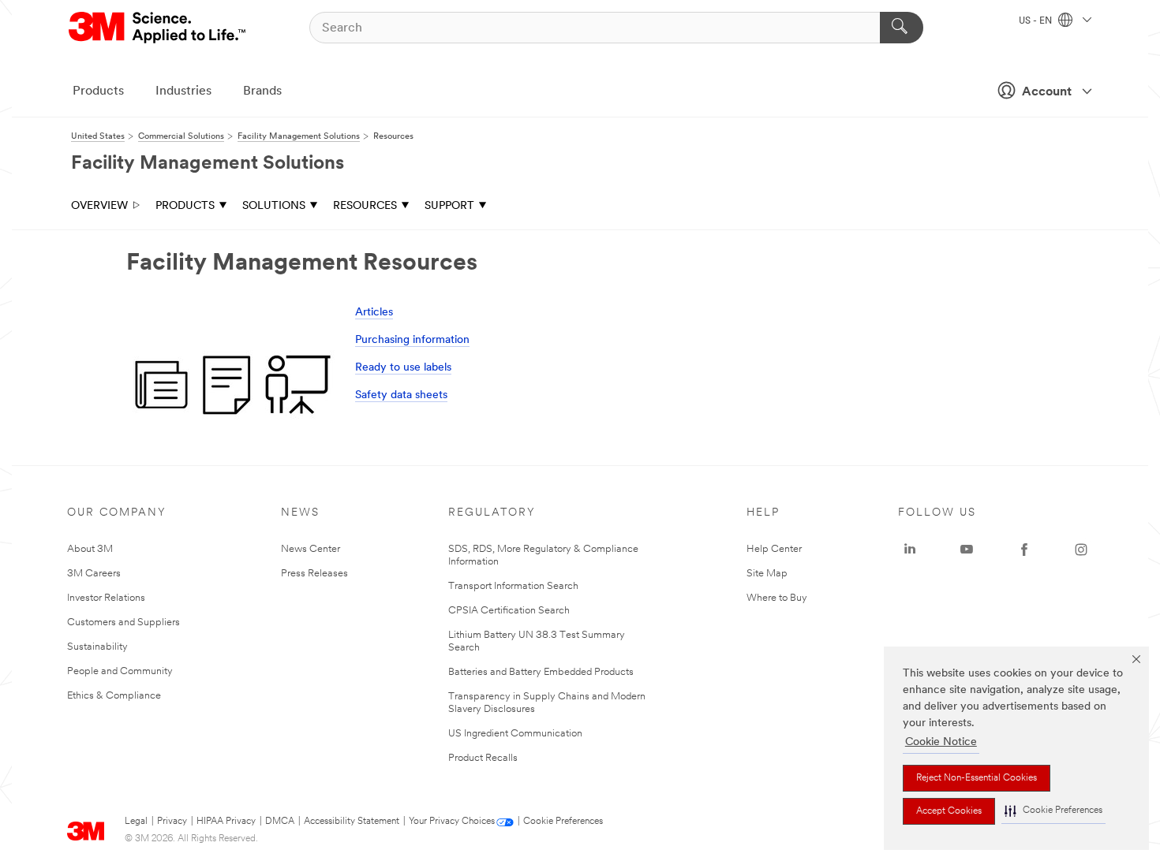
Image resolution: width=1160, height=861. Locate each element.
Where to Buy (777, 598)
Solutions (273, 206)
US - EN (1036, 21)
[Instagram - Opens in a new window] (1081, 549)
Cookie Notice (941, 742)
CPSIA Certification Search (509, 611)
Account (1047, 92)
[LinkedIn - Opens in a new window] (910, 549)
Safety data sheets (401, 395)
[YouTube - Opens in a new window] (967, 549)
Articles (374, 313)
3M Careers (94, 573)
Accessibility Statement (351, 821)
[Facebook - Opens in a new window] (1024, 549)
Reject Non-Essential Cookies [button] (976, 778)
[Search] (901, 27)
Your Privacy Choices (452, 821)
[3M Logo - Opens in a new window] (158, 27)
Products (98, 91)
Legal (136, 821)
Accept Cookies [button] (949, 811)
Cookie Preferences (563, 821)
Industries (183, 91)
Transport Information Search (513, 586)
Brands (262, 91)
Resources (365, 206)
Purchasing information (412, 340)
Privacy (172, 821)
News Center (310, 549)
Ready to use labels (403, 368)
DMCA (279, 821)
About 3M (90, 549)
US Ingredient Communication (515, 734)
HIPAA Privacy (226, 821)
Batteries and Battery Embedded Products (541, 672)
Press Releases (314, 573)
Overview (99, 206)
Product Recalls (483, 758)
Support (449, 206)
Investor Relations (106, 598)
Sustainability (97, 647)
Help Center (774, 549)
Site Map (767, 573)
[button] (1053, 811)
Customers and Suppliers (123, 622)
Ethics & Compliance (114, 696)
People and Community (120, 671)
